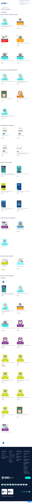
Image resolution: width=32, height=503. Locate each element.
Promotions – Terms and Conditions (26, 467)
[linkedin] (27, 492)
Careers (10, 458)
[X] (22, 492)
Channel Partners (12, 455)
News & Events (11, 456)
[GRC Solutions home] (7, 477)
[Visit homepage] (5, 3)
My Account (28, 0)
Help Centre (4, 453)
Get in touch (27, 477)
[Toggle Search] (30, 3)
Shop (3, 7)
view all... (2, 16)
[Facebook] (24, 492)
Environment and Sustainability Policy (27, 463)
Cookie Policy (10, 502)
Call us (23, 3)
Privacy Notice (4, 502)
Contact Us (3, 455)
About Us (10, 453)
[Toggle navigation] (28, 3)
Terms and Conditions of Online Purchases (27, 472)
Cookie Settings (16, 502)
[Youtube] (29, 492)
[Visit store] (26, 3)
